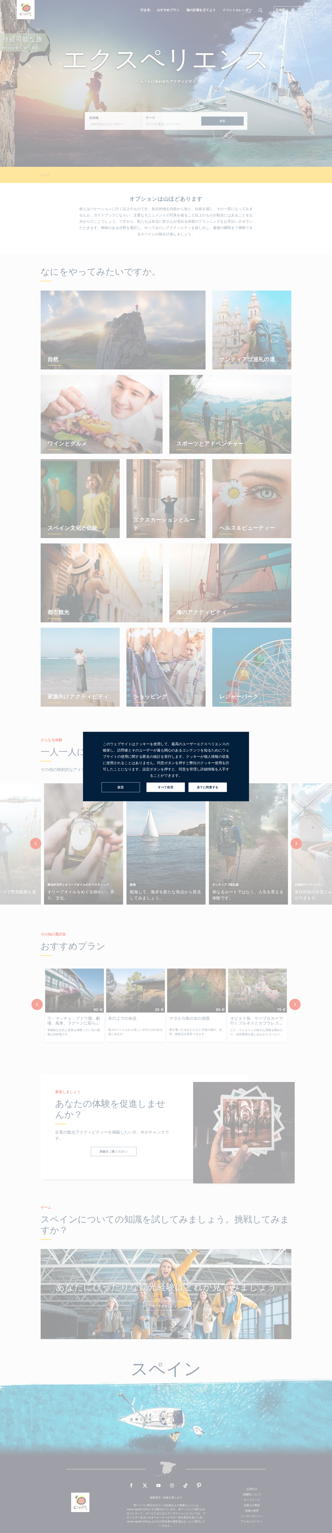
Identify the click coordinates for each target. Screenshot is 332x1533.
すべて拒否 (165, 787)
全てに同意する (207, 787)
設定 (121, 787)
